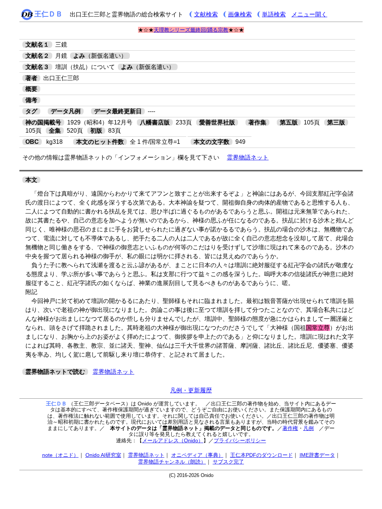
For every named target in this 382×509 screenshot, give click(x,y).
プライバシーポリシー (240, 440)
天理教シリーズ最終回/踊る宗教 (191, 30)
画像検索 (240, 14)
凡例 (308, 428)
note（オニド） (60, 455)
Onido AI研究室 (103, 455)
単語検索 (274, 14)
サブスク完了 (228, 462)
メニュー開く (309, 14)
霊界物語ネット (248, 157)
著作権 (290, 428)
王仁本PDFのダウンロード (261, 455)
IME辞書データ (317, 455)
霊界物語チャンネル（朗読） (172, 462)
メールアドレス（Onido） (172, 440)
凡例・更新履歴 (191, 390)
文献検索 (206, 14)
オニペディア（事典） (197, 455)
